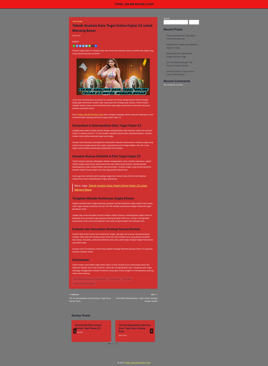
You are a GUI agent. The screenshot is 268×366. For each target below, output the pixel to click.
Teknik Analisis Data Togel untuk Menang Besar (89, 279)
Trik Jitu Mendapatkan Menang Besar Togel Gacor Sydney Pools (90, 298)
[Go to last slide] (75, 330)
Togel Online (77, 21)
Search (166, 18)
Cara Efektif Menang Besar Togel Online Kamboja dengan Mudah (136, 298)
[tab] (109, 343)
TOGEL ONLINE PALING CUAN (84, 283)
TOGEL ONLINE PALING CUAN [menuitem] (90, 115)
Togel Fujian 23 (114, 279)
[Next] (151, 330)
